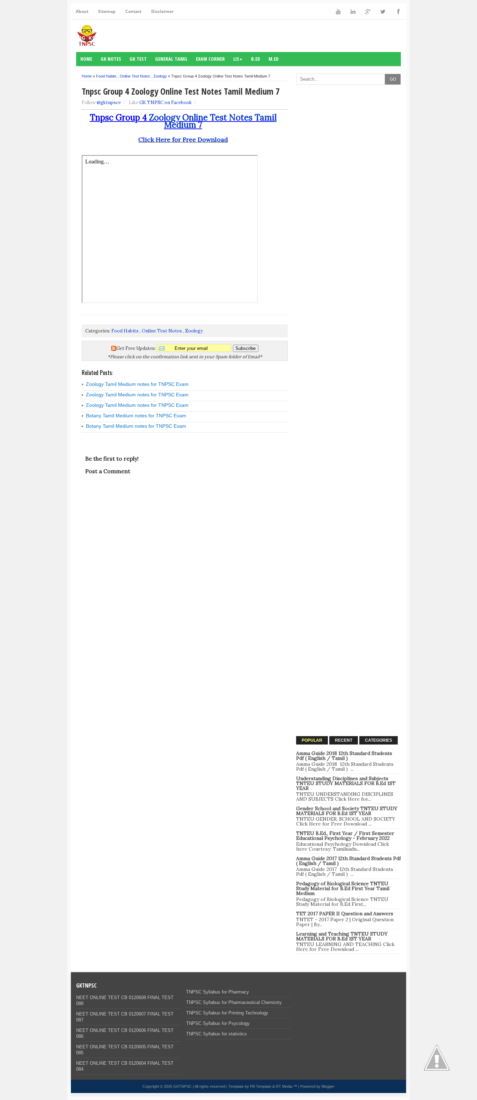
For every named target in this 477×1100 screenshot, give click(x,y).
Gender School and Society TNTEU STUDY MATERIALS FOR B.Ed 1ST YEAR (346, 810)
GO (393, 79)
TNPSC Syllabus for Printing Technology (227, 1012)
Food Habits (106, 76)
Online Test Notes (135, 76)
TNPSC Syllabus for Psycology (218, 1023)
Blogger (328, 1086)
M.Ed (274, 59)
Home (86, 59)
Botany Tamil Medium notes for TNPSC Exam (136, 415)
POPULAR (312, 740)
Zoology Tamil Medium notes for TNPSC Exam (137, 384)
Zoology (160, 76)
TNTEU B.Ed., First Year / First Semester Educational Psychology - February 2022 (345, 835)
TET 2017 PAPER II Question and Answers (344, 913)
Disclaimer (162, 11)
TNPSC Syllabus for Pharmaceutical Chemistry (234, 1002)
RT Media (284, 1086)
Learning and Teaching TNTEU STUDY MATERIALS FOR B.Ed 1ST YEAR (342, 936)
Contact (133, 11)
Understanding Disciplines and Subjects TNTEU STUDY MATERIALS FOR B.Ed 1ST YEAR (346, 783)
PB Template (260, 1086)
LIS (238, 59)
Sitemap (107, 11)
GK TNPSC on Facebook (165, 102)
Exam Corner (210, 59)
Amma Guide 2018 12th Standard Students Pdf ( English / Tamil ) (344, 755)
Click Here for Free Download (183, 139)
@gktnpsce (109, 102)
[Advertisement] (348, 193)
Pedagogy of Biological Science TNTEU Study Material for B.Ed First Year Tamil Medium (342, 888)
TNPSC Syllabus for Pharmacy (217, 992)
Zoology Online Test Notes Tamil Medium (213, 121)
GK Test (138, 59)
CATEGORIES (378, 740)
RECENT (343, 740)
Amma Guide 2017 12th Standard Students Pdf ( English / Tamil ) (348, 860)
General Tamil (171, 59)
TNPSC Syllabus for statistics (216, 1033)
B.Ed (255, 59)
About (82, 11)
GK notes (111, 59)
